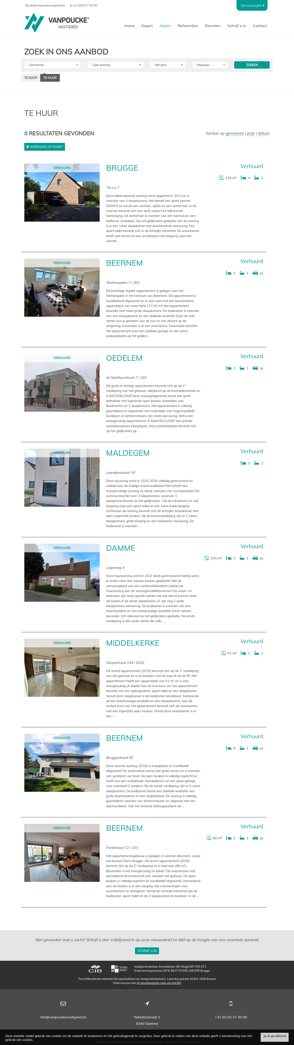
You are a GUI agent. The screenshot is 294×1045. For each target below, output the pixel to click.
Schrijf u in (236, 25)
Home (129, 25)
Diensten (213, 25)
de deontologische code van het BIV (159, 983)
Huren (165, 25)
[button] (52, 65)
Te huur (50, 78)
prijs (251, 133)
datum (264, 133)
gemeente (235, 133)
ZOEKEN (252, 65)
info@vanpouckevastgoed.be (63, 1017)
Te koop (30, 78)
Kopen (147, 25)
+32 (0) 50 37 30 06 (231, 1017)
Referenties (188, 25)
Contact (260, 25)
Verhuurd (62, 168)
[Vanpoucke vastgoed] (56, 26)
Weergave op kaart (46, 147)
